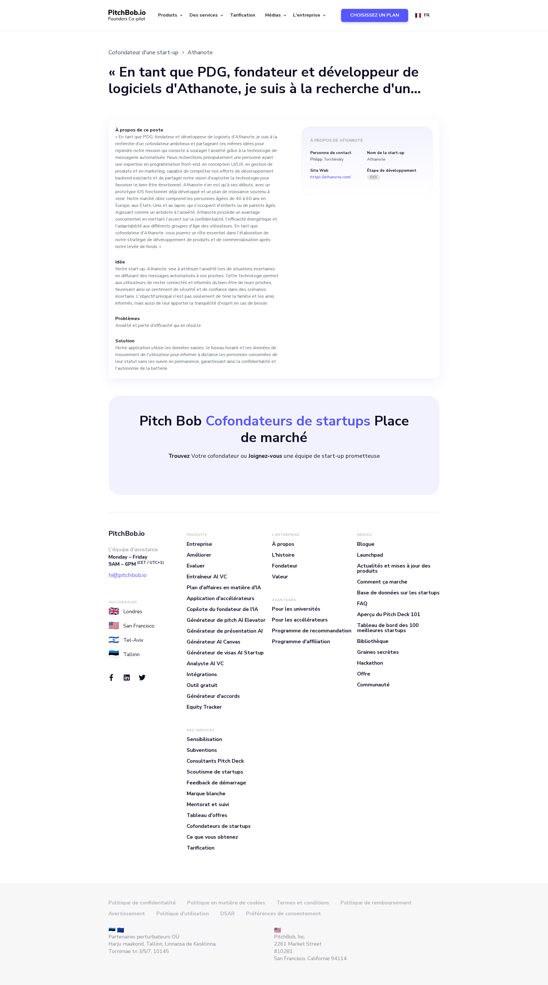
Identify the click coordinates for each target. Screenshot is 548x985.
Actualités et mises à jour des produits (393, 568)
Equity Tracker (204, 707)
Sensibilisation (204, 739)
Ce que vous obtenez (212, 837)
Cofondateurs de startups (219, 826)
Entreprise (199, 544)
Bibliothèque (372, 641)
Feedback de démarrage (216, 782)
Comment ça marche (382, 581)
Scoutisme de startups (215, 771)
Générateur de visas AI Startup (225, 652)
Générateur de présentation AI (225, 631)
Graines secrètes (378, 652)
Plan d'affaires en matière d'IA (224, 587)
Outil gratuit (202, 685)
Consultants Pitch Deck (215, 761)
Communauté (373, 684)
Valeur (280, 576)
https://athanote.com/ (330, 177)
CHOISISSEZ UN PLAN (374, 15)
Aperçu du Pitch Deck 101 (388, 614)
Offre (363, 673)
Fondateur (284, 565)
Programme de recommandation (311, 630)
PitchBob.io (126, 533)
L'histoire (283, 555)
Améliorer (199, 555)
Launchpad (370, 555)
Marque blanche (206, 793)
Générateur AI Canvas (213, 641)
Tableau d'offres (207, 815)
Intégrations (202, 674)
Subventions (202, 750)
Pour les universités (296, 609)
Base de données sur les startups (398, 592)
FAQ (362, 603)
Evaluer (196, 565)
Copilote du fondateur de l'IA (222, 609)
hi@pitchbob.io (127, 575)
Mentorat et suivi (208, 804)
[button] (169, 15)
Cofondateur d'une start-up (143, 52)
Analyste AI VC (205, 663)
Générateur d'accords (213, 696)
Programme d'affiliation (301, 641)
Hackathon (370, 663)
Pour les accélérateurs (300, 619)
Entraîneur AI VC (207, 576)
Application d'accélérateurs (220, 598)
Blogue (365, 544)
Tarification (242, 15)
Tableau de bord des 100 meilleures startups (388, 628)
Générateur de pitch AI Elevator (226, 620)
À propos (283, 544)
